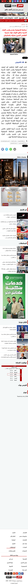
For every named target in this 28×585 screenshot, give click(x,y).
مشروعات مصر (9, 17)
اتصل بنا (11, 570)
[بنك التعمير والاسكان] (14, 296)
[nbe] (14, 14)
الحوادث (25, 547)
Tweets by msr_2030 (22, 396)
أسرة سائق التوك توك (5, 141)
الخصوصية (24, 566)
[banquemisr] (14, 196)
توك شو (25, 543)
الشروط (11, 566)
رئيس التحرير (24, 562)
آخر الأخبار (23, 209)
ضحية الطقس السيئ (23, 143)
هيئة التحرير (10, 562)
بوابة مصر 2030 (14, 555)
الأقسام (25, 532)
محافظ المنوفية (21, 141)
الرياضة (13, 540)
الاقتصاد (25, 540)
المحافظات (23, 24)
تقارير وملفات (12, 551)
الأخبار (16, 17)
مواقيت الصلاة (21, 362)
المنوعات (24, 551)
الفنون (13, 543)
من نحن (11, 559)
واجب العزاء (13, 141)
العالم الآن (12, 536)
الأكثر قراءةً (23, 322)
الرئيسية (21, 17)
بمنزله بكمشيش (14, 143)
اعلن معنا (24, 570)
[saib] (14, 172)
